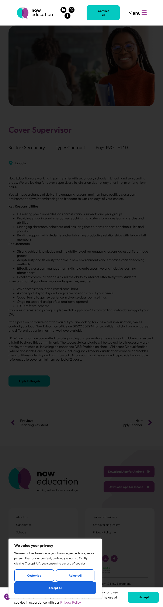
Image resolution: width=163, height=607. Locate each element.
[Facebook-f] (67, 16)
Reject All (75, 575)
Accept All (55, 588)
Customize (34, 575)
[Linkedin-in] (63, 10)
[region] (55, 568)
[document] (81, 303)
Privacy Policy (70, 602)
